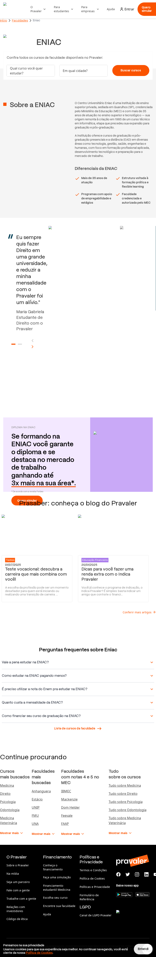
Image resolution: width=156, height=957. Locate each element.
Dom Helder (70, 807)
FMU (35, 815)
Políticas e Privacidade (95, 887)
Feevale (67, 815)
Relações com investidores (15, 909)
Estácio (37, 799)
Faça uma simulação (57, 877)
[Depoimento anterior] (32, 340)
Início (3, 20)
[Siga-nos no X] (128, 874)
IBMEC (66, 791)
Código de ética (17, 919)
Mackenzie (69, 799)
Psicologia (8, 801)
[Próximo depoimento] (32, 346)
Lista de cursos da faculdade (74, 728)
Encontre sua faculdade (59, 906)
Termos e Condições (93, 870)
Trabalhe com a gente (21, 899)
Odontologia (10, 810)
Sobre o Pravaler (17, 865)
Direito (5, 793)
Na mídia (12, 874)
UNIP (36, 807)
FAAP (65, 823)
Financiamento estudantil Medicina (56, 888)
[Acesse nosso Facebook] (118, 874)
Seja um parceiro (18, 882)
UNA (35, 823)
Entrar (129, 9)
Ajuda (111, 9)
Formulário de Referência (89, 897)
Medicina (7, 785)
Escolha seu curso (55, 897)
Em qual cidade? (75, 70)
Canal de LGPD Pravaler (96, 915)
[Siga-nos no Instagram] (137, 874)
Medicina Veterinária (8, 820)
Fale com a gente (18, 890)
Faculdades (20, 20)
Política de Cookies (92, 878)
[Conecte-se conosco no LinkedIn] (146, 874)
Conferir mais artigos (137, 612)
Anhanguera (41, 791)
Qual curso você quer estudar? (26, 70)
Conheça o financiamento (53, 867)
